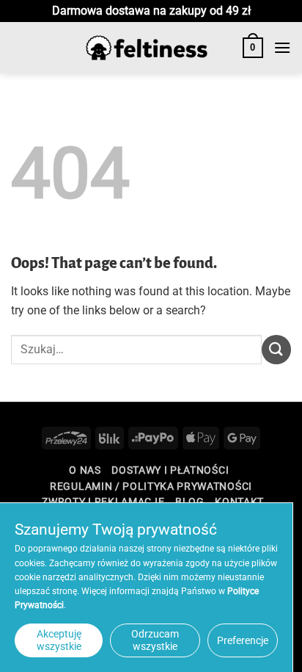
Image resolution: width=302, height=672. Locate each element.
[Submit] (276, 349)
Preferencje (242, 640)
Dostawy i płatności (170, 470)
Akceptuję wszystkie (59, 640)
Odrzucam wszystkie (155, 640)
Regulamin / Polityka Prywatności (151, 486)
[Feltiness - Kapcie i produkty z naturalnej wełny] (146, 48)
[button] (253, 47)
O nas (84, 470)
